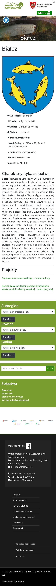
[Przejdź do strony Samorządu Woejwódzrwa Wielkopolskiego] (5, 420)
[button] (54, 1)
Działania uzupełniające (22, 511)
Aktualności (18, 528)
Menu (42, 13)
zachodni (27, 115)
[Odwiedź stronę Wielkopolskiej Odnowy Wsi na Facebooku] (28, 445)
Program (16, 495)
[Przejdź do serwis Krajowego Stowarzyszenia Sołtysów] (38, 423)
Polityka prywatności (24, 550)
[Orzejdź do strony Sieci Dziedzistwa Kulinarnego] (14, 420)
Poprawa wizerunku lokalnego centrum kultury (26, 278)
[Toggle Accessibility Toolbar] (6, 20)
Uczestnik (24, 132)
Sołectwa (7, 390)
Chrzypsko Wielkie (28, 126)
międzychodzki (27, 121)
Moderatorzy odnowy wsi (24, 517)
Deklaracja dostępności (25, 544)
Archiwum (20, 556)
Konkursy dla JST (20, 500)
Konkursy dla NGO (20, 506)
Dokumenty (18, 522)
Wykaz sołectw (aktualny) (15, 400)
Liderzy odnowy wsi (12, 396)
